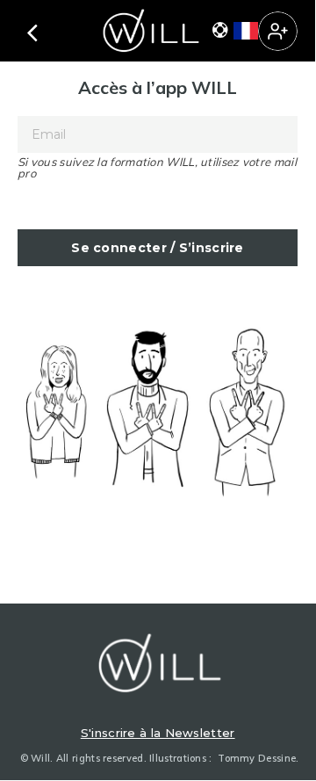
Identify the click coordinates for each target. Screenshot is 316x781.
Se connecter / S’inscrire (157, 248)
